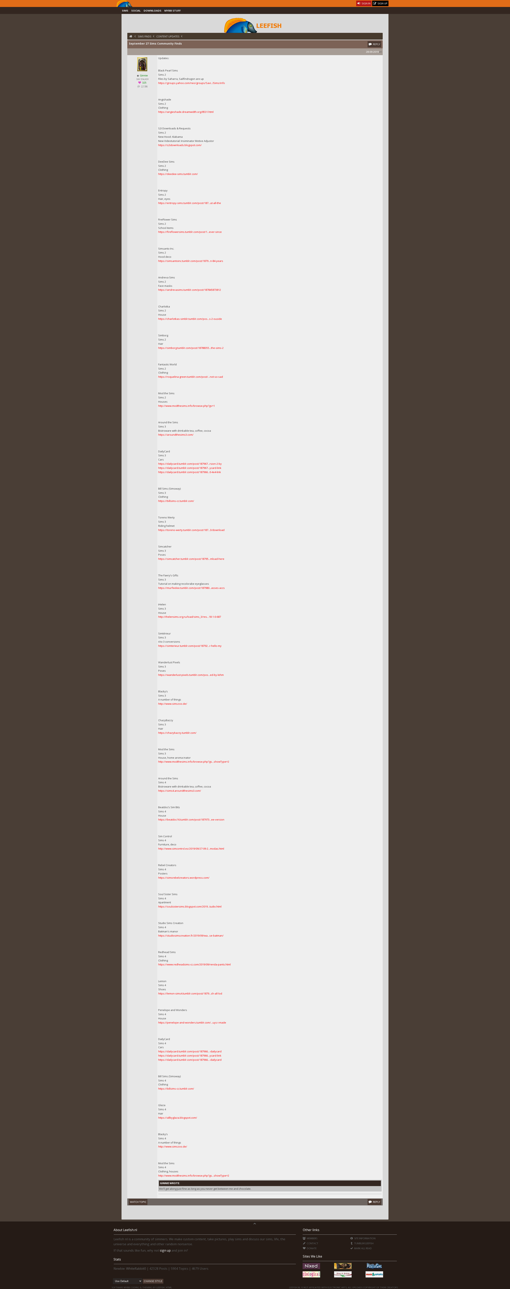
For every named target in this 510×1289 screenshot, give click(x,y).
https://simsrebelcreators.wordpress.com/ (183, 877)
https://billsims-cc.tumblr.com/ (176, 501)
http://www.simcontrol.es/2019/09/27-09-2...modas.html (191, 848)
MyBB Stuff (172, 10)
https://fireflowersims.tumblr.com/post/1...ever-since (190, 232)
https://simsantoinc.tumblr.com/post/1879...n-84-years (190, 261)
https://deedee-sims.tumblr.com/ (178, 174)
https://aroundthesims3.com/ (175, 434)
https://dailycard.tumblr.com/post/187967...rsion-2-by (190, 463)
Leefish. (160, 1287)
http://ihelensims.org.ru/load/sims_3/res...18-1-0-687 (189, 617)
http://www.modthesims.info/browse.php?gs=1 (186, 406)
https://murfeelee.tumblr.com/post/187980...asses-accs (191, 588)
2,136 (144, 86)
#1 (380, 51)
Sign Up (382, 3)
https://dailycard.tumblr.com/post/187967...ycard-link (189, 468)
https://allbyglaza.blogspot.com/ (177, 1117)
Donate (311, 1248)
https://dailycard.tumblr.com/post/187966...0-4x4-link (189, 472)
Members (311, 1238)
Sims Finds (144, 36)
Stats (117, 1259)
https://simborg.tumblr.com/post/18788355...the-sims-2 (191, 348)
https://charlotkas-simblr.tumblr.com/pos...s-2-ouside (190, 319)
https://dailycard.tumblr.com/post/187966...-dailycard (190, 1051)
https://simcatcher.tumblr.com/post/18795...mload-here (191, 559)
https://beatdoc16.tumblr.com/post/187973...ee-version (191, 819)
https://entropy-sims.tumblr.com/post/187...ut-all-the (189, 203)
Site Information (365, 1238)
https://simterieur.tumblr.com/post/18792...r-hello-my (190, 646)
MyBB (127, 1287)
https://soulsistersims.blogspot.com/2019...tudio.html (190, 906)
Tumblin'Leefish (364, 1243)
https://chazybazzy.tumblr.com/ (177, 733)
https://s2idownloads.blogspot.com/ (180, 145)
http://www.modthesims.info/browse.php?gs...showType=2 (193, 761)
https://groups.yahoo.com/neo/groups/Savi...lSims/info (191, 83)
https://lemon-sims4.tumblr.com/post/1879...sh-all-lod (190, 993)
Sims (125, 10)
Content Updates (167, 36)
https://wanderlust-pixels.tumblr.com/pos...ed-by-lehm (191, 675)
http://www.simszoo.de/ (172, 703)
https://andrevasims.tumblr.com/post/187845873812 (189, 290)
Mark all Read (363, 1248)
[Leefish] (255, 25)
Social (136, 10)
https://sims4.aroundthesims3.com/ (179, 790)
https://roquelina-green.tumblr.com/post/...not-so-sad (190, 377)
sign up (165, 1250)
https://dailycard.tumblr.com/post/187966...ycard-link (189, 1055)
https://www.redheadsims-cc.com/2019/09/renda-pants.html (194, 964)
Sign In (366, 3)
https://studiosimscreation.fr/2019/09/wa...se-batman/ (191, 935)
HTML (168, 1287)
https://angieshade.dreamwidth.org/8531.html (186, 112)
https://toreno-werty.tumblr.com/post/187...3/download (191, 530)
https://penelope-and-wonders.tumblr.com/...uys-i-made (192, 1022)
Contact (312, 1243)
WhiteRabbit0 (136, 1268)
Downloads (152, 10)
